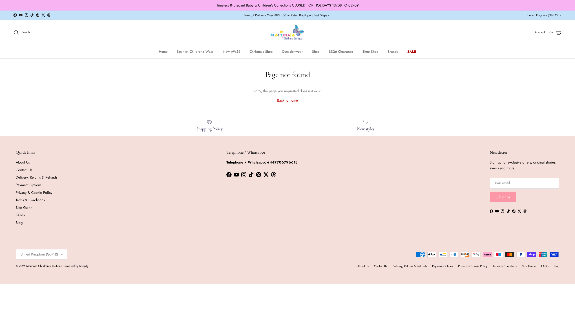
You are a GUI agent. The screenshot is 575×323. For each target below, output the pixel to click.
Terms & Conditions (30, 200)
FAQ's (20, 215)
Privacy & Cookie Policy (34, 192)
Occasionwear (292, 51)
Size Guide (24, 207)
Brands (393, 51)
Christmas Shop (261, 51)
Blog (19, 222)
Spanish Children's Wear (195, 51)
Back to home (287, 100)
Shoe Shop (370, 51)
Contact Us (24, 169)
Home (163, 51)
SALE (411, 51)
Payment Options (28, 185)
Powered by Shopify (76, 266)
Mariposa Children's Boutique (44, 266)
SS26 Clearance (341, 51)
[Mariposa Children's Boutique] (287, 32)
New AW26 (231, 51)
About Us (23, 162)
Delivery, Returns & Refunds (36, 177)
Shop (316, 51)
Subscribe (502, 197)
